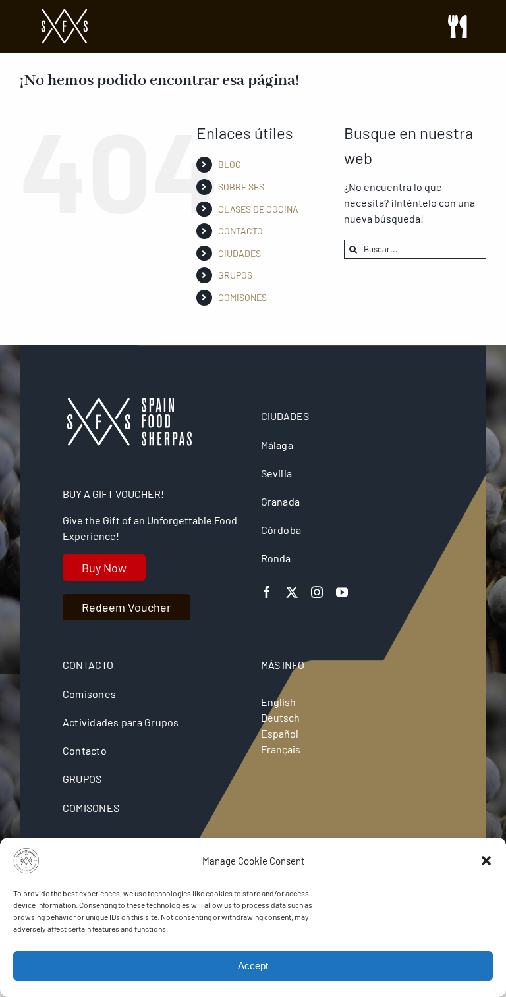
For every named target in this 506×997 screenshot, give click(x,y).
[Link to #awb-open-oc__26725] (457, 26)
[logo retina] (128, 402)
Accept (253, 965)
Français (280, 749)
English (278, 701)
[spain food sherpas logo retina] (64, 13)
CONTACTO (240, 230)
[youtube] (342, 592)
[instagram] (317, 592)
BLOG (229, 164)
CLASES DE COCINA (258, 209)
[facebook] (267, 592)
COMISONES (242, 297)
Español (279, 733)
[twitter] (292, 592)
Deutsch (280, 717)
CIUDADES (239, 253)
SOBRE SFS (241, 186)
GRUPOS (235, 275)
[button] (486, 860)
